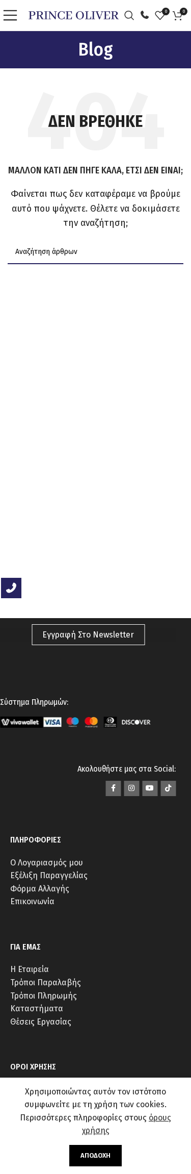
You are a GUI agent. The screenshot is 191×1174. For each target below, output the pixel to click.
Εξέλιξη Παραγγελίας (49, 875)
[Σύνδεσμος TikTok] (168, 788)
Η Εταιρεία (29, 969)
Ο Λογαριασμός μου (46, 862)
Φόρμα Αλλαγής (39, 889)
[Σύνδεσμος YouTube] (149, 788)
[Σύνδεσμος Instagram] (131, 788)
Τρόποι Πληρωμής (43, 996)
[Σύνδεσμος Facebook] (113, 788)
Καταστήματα (36, 1008)
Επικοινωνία (32, 901)
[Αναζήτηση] (132, 15)
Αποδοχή (95, 1155)
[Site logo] (73, 14)
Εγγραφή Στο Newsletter (88, 635)
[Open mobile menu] (13, 15)
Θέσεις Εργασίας (40, 1022)
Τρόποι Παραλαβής (45, 982)
